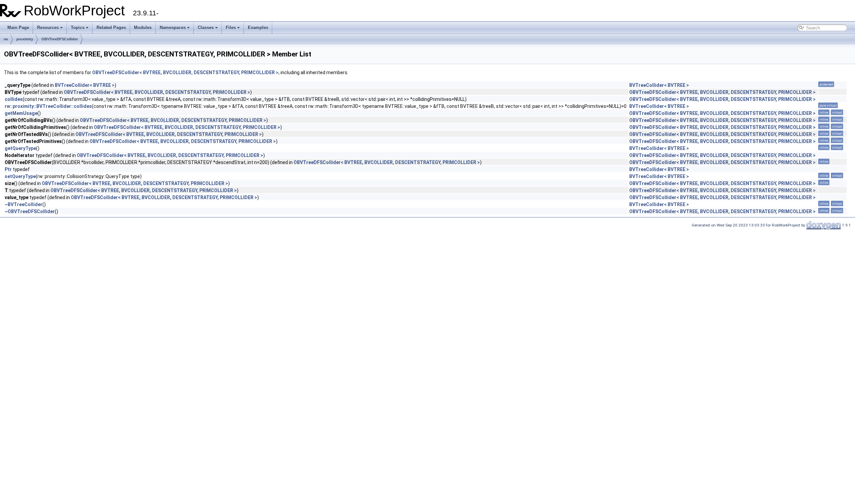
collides (14, 99)
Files (231, 27)
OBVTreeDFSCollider (59, 39)
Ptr (8, 169)
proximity (24, 39)
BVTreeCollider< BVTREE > (85, 85)
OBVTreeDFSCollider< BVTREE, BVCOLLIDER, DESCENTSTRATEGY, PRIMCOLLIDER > (185, 72)
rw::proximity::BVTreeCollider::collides (48, 106)
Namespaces (173, 27)
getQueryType (20, 148)
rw (6, 39)
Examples (258, 27)
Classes (206, 27)
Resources (48, 27)
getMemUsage (21, 113)
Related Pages (111, 27)
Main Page (18, 27)
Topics (77, 27)
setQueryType (20, 176)
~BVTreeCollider (23, 204)
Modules (143, 27)
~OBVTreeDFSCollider (30, 211)
